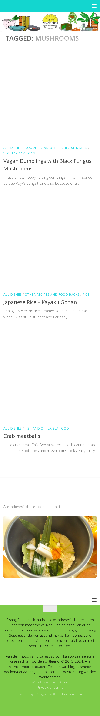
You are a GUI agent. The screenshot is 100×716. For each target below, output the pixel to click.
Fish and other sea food (47, 428)
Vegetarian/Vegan (19, 153)
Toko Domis (59, 682)
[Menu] (94, 6)
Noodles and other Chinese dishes (56, 147)
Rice (85, 294)
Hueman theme (73, 694)
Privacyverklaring (50, 687)
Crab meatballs (21, 435)
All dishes (12, 147)
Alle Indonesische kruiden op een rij (31, 506)
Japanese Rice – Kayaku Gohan (40, 301)
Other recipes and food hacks (52, 294)
